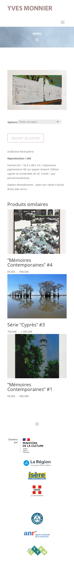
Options (12, 122)
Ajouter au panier (25, 138)
